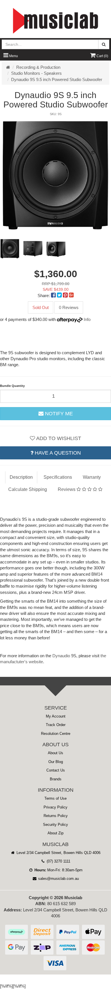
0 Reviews (69, 307)
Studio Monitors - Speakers (36, 73)
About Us (55, 753)
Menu (13, 56)
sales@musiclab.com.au (58, 878)
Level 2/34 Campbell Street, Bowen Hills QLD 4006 (57, 853)
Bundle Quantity (12, 385)
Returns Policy (56, 816)
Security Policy (55, 824)
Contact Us (55, 770)
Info (87, 319)
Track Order (55, 725)
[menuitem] (54, 295)
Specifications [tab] (58, 477)
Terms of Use (55, 798)
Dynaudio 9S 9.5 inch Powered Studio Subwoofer (56, 79)
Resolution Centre (55, 733)
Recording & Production (38, 67)
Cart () (102, 56)
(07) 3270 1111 (58, 861)
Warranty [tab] (92, 477)
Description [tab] (21, 477)
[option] (55, 174)
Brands (55, 779)
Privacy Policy (55, 807)
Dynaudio (61, 655)
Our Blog (55, 762)
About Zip (55, 833)
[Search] (103, 44)
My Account (55, 716)
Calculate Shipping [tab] (27, 489)
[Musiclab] (55, 21)
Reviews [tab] (67, 489)
